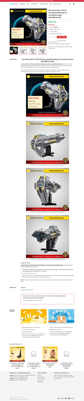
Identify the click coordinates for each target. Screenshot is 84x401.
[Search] (69, 4)
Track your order (44, 4)
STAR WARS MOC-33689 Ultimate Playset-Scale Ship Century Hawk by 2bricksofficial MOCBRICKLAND (33, 364)
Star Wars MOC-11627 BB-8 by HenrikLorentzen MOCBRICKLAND (50, 364)
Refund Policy (40, 382)
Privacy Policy (40, 377)
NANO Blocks (34, 4)
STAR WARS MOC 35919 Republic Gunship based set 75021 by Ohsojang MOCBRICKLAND (66, 364)
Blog (51, 4)
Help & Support (57, 4)
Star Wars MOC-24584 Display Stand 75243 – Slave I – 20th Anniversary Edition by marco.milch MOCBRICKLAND (17, 364)
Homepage (22, 4)
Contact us (20, 397)
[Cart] (73, 4)
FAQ (24, 397)
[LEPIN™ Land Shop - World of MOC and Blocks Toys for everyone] (14, 4)
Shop (27, 4)
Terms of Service (41, 378)
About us (39, 375)
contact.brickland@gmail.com (20, 378)
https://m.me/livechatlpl (21, 380)
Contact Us (40, 380)
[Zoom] (11, 44)
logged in (31, 300)
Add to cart (61, 37)
